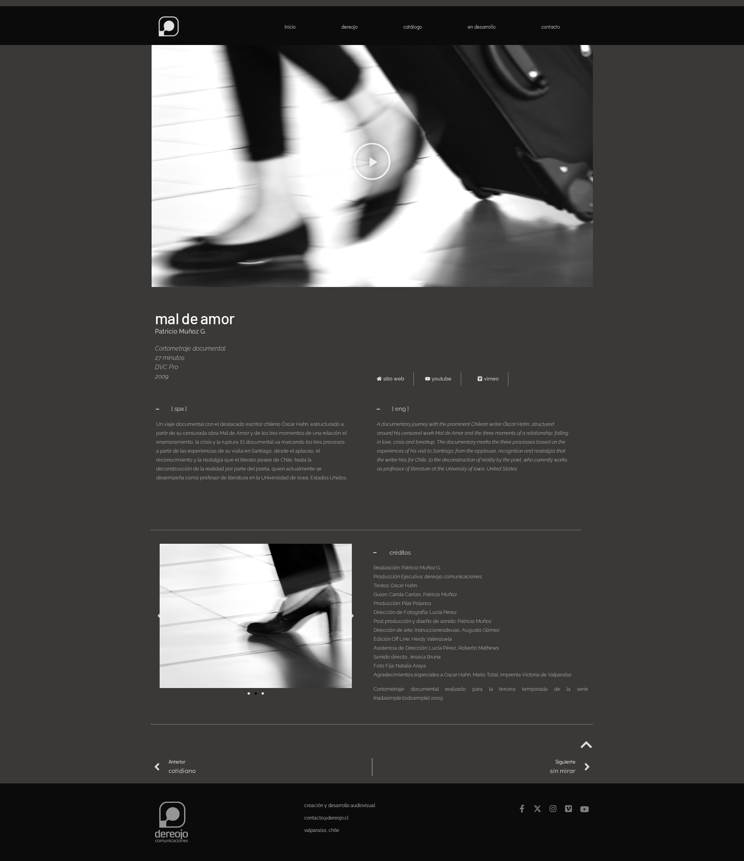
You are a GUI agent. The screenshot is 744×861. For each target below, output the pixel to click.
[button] (372, 163)
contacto (550, 26)
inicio (290, 26)
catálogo (412, 26)
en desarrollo (482, 26)
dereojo (349, 26)
